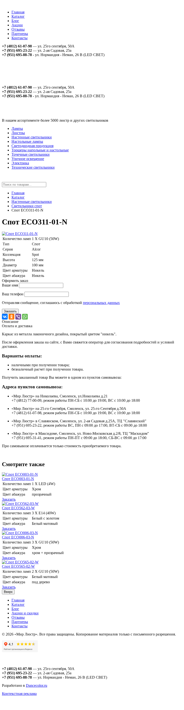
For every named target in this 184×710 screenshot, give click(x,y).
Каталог (18, 16)
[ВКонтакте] (5, 317)
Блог (15, 21)
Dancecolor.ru (36, 685)
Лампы (17, 128)
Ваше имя (10, 285)
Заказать (10, 311)
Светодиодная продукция (32, 146)
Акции (17, 25)
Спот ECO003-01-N (18, 479)
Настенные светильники (32, 137)
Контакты (20, 38)
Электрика (20, 163)
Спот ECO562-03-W (18, 508)
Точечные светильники (31, 154)
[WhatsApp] (25, 317)
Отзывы (18, 29)
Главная (18, 12)
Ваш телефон (12, 294)
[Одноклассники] (11, 317)
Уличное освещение (28, 159)
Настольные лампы (27, 141)
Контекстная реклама (19, 694)
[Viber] (18, 317)
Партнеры (20, 34)
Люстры (18, 133)
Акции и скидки (25, 613)
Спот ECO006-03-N (18, 537)
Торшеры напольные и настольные (40, 150)
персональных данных (101, 303)
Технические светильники (33, 167)
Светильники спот (27, 206)
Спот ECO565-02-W (18, 566)
